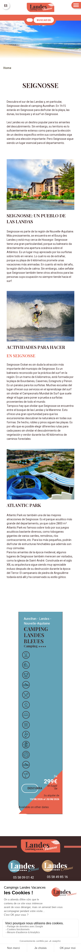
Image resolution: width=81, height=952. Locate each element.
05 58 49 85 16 (57, 877)
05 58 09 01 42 (23, 877)
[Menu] (76, 5)
